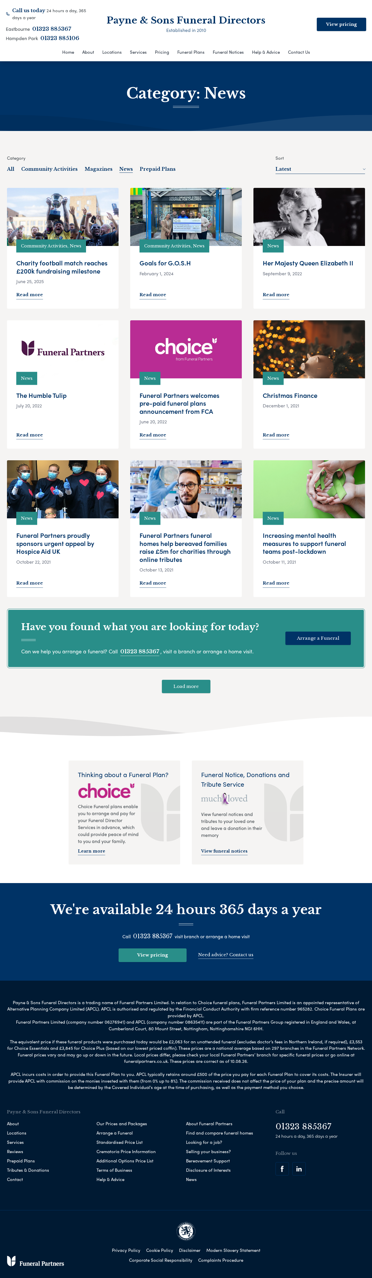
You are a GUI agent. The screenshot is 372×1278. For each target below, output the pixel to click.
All (10, 169)
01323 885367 (51, 29)
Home (68, 52)
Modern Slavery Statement (233, 1250)
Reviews (15, 1151)
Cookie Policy (159, 1250)
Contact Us (299, 52)
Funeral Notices (228, 52)
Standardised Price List (119, 1142)
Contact (15, 1179)
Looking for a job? (204, 1142)
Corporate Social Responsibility (160, 1260)
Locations (112, 52)
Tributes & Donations (28, 1170)
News (126, 169)
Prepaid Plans (158, 169)
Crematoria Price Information (126, 1151)
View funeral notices (224, 851)
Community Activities (49, 169)
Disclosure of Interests (208, 1170)
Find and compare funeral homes (219, 1133)
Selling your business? (208, 1151)
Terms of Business (114, 1170)
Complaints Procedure (220, 1260)
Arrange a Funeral (318, 638)
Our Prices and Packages (121, 1123)
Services (138, 52)
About (88, 52)
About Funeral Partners (209, 1123)
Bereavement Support (208, 1160)
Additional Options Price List (124, 1160)
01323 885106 (59, 38)
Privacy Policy (126, 1250)
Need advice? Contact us (225, 954)
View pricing (341, 24)
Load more (186, 686)
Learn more (91, 851)
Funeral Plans (191, 52)
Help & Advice (266, 52)
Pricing (162, 52)
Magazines (98, 169)
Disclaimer (190, 1250)
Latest (283, 169)
